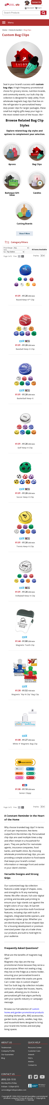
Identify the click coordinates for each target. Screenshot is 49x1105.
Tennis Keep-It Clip (25, 546)
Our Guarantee (7, 1054)
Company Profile (8, 1051)
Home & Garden (15, 30)
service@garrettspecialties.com (11, 1090)
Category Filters (19, 242)
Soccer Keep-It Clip (25, 497)
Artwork (31, 1054)
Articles (31, 1061)
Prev (15, 256)
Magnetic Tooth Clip (25, 645)
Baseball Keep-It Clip (25, 349)
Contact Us (36, 2)
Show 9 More (24, 234)
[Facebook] (30, 1077)
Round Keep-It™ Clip (25, 299)
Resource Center (35, 1047)
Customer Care (34, 1051)
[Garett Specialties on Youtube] (42, 1077)
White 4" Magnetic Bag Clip (25, 743)
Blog (3, 1058)
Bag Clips (27, 30)
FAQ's (30, 1058)
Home (4, 30)
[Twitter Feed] (36, 1077)
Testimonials (6, 1047)
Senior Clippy (25, 793)
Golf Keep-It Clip (25, 447)
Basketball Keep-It (25, 398)
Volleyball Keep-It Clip (25, 595)
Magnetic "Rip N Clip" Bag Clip (25, 694)
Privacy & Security (26, 1098)
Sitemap (30, 1100)
